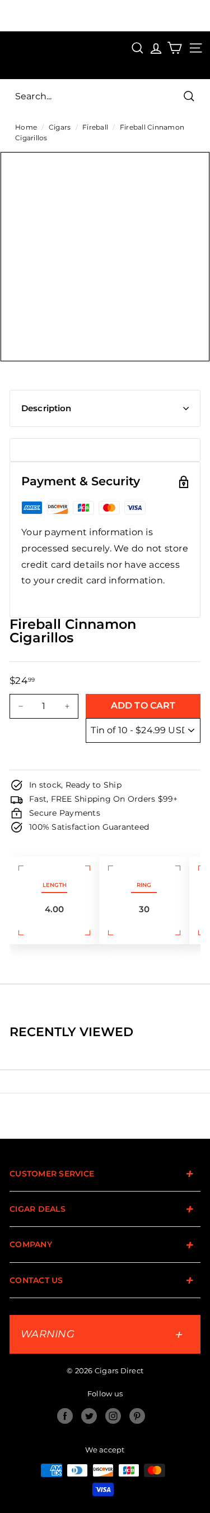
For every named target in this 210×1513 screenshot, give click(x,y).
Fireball (95, 127)
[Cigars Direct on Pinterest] (137, 1416)
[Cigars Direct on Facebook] (65, 1416)
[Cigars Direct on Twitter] (89, 1416)
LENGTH (55, 885)
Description (46, 408)
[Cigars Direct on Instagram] (113, 1416)
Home (26, 127)
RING (144, 885)
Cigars (60, 127)
